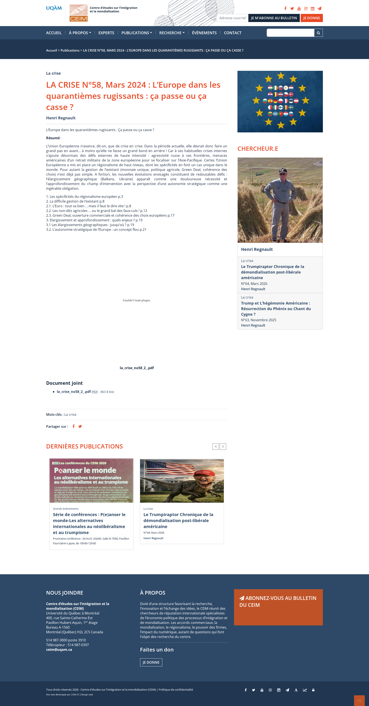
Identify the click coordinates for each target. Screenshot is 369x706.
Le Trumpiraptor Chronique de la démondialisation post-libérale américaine (178, 520)
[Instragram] (270, 690)
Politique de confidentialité (176, 689)
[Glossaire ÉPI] (296, 690)
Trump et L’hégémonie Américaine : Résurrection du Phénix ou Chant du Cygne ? (276, 308)
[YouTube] (299, 8)
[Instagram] (306, 8)
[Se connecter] (313, 690)
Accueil (54, 32)
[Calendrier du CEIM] (312, 8)
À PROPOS (152, 592)
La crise (53, 73)
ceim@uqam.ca (59, 649)
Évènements (204, 32)
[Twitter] (292, 8)
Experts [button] (106, 32)
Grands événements (66, 509)
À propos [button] (78, 32)
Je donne (151, 662)
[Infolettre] (319, 8)
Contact (233, 32)
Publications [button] (135, 32)
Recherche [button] (170, 32)
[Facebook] (285, 8)
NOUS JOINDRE (64, 592)
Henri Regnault (61, 117)
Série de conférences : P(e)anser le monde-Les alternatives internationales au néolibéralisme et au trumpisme (89, 523)
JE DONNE (311, 18)
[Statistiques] (305, 690)
